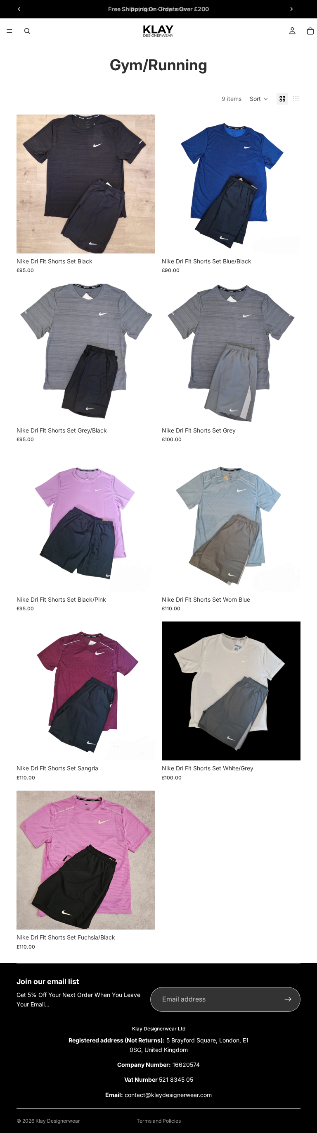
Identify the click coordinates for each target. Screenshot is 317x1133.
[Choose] (142, 240)
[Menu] (9, 31)
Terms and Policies (159, 1121)
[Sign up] (288, 999)
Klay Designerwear (57, 1121)
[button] (259, 99)
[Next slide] (291, 9)
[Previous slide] (19, 9)
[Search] (27, 31)
